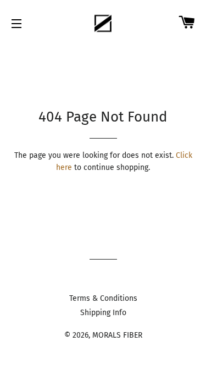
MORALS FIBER (117, 335)
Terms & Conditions (103, 298)
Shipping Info (103, 312)
